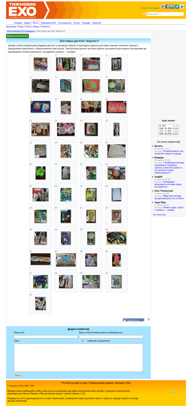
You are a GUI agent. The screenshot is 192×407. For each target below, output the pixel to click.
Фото (35, 23)
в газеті (83, 383)
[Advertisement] (168, 73)
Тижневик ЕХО (48, 23)
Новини (18, 23)
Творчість (45, 26)
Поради (86, 23)
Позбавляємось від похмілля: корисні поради (168, 152)
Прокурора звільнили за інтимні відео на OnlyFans (168, 184)
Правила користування (101, 383)
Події (20, 26)
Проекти (96, 23)
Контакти (119, 383)
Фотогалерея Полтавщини (21, 31)
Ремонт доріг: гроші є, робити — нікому (168, 208)
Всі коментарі (159, 214)
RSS (128, 383)
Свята (28, 26)
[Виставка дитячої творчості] (40, 70)
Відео (27, 23)
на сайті (75, 383)
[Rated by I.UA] (178, 393)
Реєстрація (153, 8)
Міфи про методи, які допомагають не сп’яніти (169, 197)
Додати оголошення (17, 36)
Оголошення (64, 23)
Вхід (144, 8)
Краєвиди (11, 26)
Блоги (77, 23)
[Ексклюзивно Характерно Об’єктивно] (22, 9)
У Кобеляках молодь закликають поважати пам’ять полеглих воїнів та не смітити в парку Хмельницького (169, 167)
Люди (36, 26)
